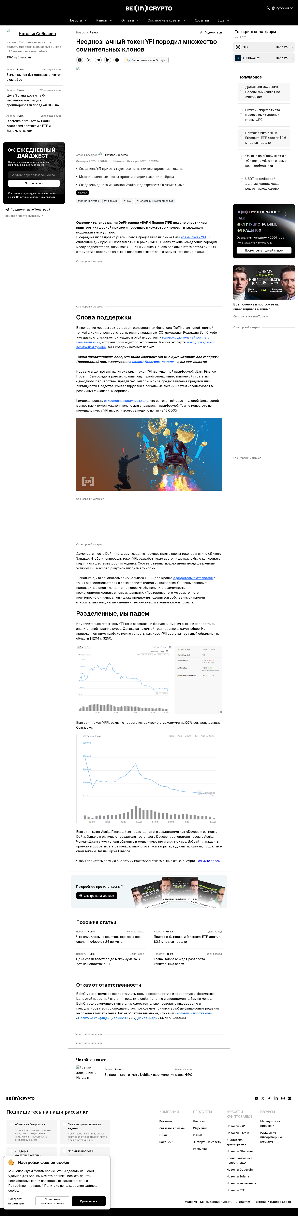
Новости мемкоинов (241, 1183)
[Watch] (264, 282)
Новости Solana (238, 1176)
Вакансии (166, 1142)
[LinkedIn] (107, 60)
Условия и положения (193, 1013)
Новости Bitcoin (238, 1133)
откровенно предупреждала (126, 401)
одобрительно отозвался (193, 578)
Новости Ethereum (240, 1151)
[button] (31, 1132)
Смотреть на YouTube (249, 316)
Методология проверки (270, 1123)
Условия (191, 1202)
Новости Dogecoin (240, 1169)
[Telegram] (98, 60)
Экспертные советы (207, 1142)
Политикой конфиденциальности (36, 197)
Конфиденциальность (216, 1202)
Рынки (94, 32)
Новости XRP (236, 1126)
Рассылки (200, 1149)
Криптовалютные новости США (239, 1160)
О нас (163, 1135)
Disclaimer (243, 1202)
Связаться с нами (172, 1128)
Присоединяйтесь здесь (22, 216)
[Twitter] (89, 60)
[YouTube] (79, 60)
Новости (82, 32)
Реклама (165, 1121)
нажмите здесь (208, 861)
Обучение (200, 1128)
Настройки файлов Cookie (272, 1202)
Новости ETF (235, 1190)
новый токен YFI (193, 237)
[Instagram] (117, 60)
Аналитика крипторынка (237, 1142)
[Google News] (289, 1098)
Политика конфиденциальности (103, 1018)
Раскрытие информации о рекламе (271, 1137)
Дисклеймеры (146, 1018)
